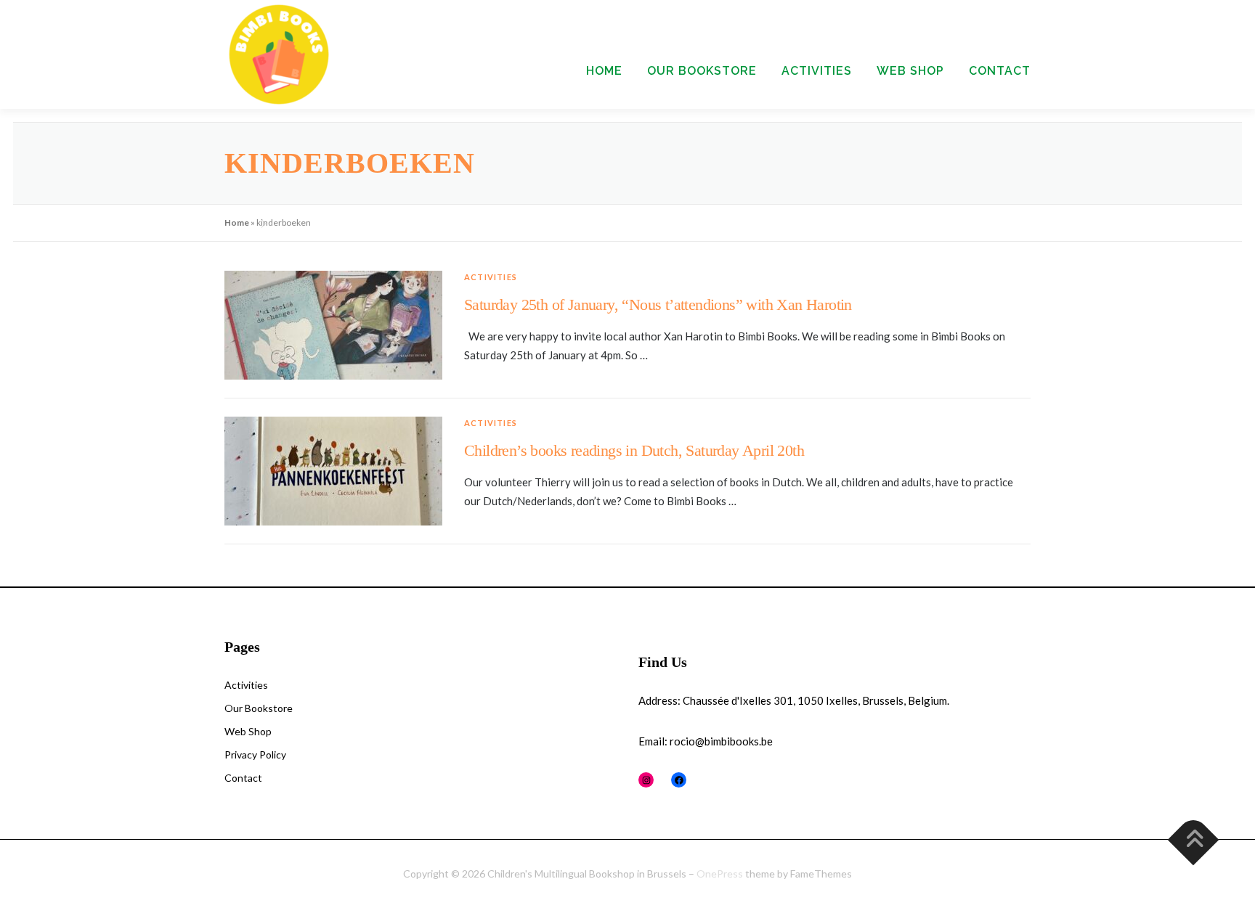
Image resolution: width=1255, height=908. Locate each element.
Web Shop (910, 71)
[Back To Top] (1193, 840)
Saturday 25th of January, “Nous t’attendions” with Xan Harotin (658, 304)
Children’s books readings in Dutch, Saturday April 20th (634, 450)
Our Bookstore (702, 71)
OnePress (719, 873)
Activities (816, 71)
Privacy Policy (255, 754)
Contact (1000, 71)
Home (604, 71)
